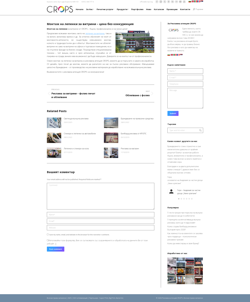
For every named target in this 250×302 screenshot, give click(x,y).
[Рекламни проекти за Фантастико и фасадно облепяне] (189, 262)
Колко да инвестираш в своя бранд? (183, 243)
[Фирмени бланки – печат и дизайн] (189, 279)
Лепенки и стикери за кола (76, 148)
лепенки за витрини (95, 33)
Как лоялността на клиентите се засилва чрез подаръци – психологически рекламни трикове (184, 236)
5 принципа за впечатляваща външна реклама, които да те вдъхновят (183, 221)
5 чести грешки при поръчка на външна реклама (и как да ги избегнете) (184, 214)
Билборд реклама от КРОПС (133, 133)
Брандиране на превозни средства (137, 118)
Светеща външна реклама (76, 118)
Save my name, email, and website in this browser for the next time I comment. (79, 234)
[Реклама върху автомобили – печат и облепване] (180, 271)
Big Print (112, 298)
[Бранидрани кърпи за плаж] (171, 271)
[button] (178, 198)
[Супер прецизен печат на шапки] (171, 262)
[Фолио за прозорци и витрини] (180, 279)
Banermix (119, 298)
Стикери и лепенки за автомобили (80, 133)
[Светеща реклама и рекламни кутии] (180, 262)
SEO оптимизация (80, 298)
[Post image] (54, 123)
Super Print (103, 298)
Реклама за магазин (130, 148)
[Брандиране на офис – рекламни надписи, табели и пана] (198, 279)
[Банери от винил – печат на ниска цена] (189, 271)
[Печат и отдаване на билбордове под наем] (171, 279)
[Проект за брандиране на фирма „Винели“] (198, 271)
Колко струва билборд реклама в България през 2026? (181, 228)
